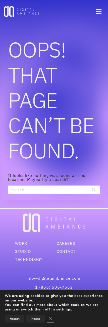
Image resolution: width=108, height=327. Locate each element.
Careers (66, 243)
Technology (28, 259)
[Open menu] (98, 11)
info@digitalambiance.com (54, 278)
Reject (35, 319)
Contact (66, 251)
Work (21, 243)
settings (63, 309)
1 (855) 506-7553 (54, 287)
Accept (14, 319)
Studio (23, 251)
